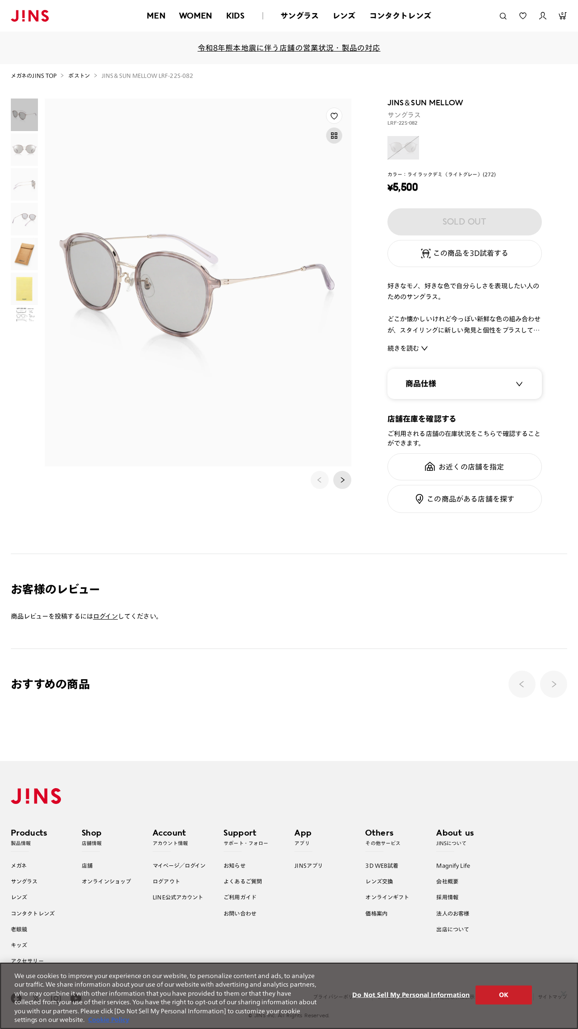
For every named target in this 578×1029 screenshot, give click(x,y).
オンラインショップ (106, 881)
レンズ (344, 15)
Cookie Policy (108, 1020)
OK (503, 995)
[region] (289, 996)
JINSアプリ (308, 865)
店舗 (87, 865)
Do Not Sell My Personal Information (411, 995)
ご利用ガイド (240, 897)
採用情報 (447, 897)
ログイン (105, 616)
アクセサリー (27, 960)
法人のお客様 (452, 913)
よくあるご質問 (243, 881)
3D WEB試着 (381, 865)
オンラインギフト (387, 897)
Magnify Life (453, 865)
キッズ (19, 945)
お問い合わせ (240, 913)
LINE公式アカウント (178, 897)
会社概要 (447, 881)
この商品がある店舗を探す (470, 499)
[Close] (563, 994)
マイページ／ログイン (179, 865)
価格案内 (376, 913)
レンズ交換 (379, 881)
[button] (342, 480)
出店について (452, 929)
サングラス (299, 15)
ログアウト (166, 881)
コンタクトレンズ (400, 15)
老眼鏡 (19, 929)
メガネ (19, 865)
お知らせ (235, 865)
